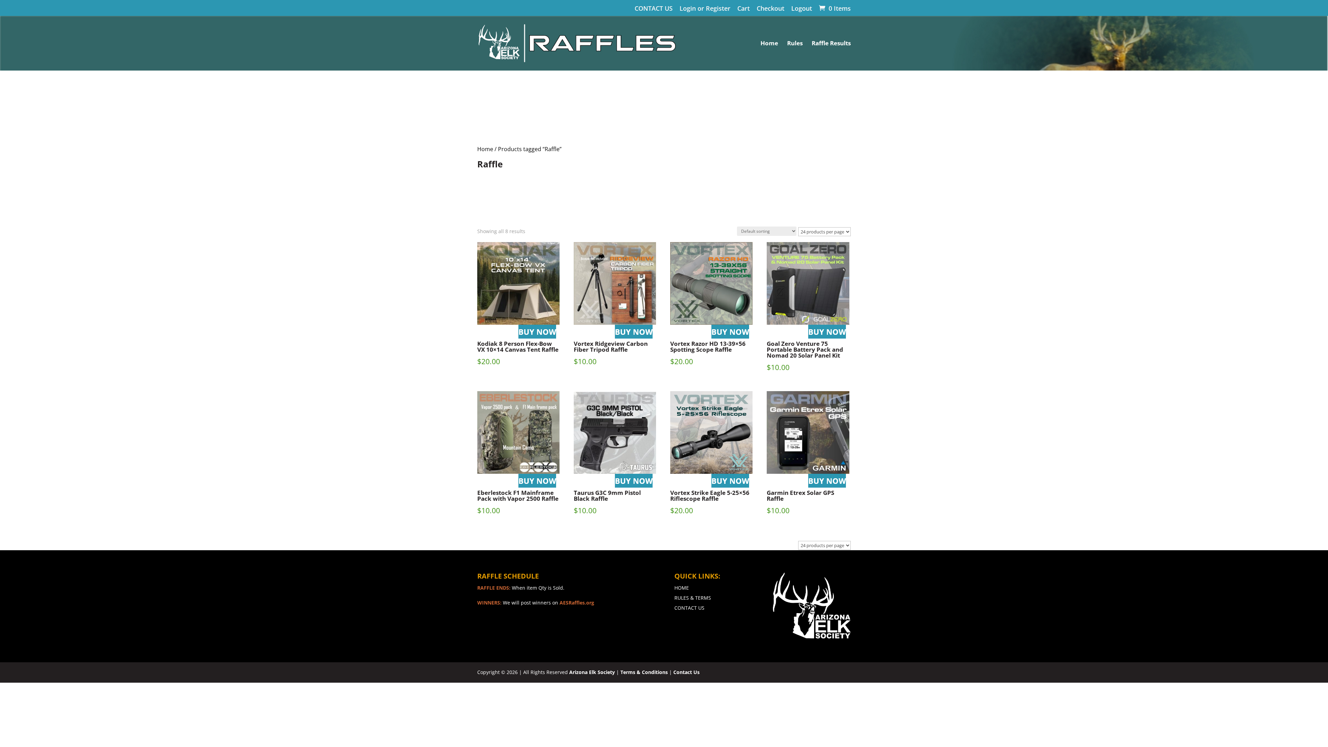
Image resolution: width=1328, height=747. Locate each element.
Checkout (770, 8)
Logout (801, 8)
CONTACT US (654, 8)
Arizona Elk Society (592, 672)
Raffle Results (831, 44)
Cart (743, 8)
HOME (681, 587)
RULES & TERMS (692, 597)
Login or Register (705, 8)
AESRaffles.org (577, 602)
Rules (795, 44)
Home (769, 44)
